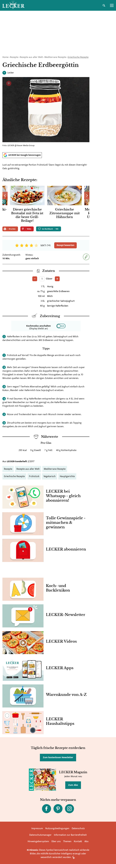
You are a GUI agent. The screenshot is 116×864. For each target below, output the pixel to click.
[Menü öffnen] (112, 5)
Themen (67, 841)
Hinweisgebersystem (38, 841)
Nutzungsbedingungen (57, 828)
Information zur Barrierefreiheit (70, 835)
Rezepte (14, 57)
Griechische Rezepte (78, 57)
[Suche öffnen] (104, 5)
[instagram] (69, 808)
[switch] (61, 326)
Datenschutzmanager (40, 835)
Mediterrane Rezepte (55, 57)
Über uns (56, 841)
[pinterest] (58, 808)
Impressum (37, 828)
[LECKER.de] (13, 5)
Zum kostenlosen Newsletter (58, 757)
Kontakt (78, 841)
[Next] (86, 195)
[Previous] (5, 195)
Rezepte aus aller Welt (31, 57)
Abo (86, 841)
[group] (45, 205)
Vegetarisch (50, 476)
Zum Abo (73, 785)
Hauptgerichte (67, 476)
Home (5, 57)
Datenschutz (78, 828)
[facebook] (46, 808)
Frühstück (34, 476)
